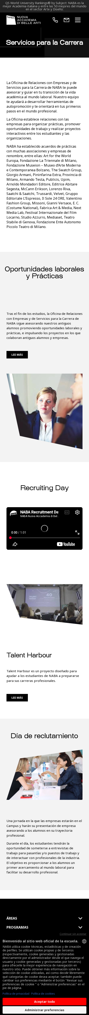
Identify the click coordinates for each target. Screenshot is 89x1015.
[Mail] (66, 20)
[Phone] (55, 20)
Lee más (17, 355)
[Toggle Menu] (78, 20)
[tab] (44, 918)
